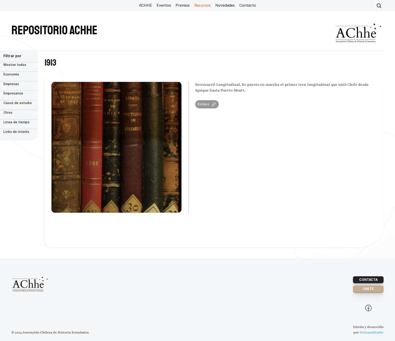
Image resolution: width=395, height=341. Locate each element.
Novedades (225, 5)
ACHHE (145, 5)
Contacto (247, 5)
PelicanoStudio (371, 332)
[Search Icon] (379, 5)
